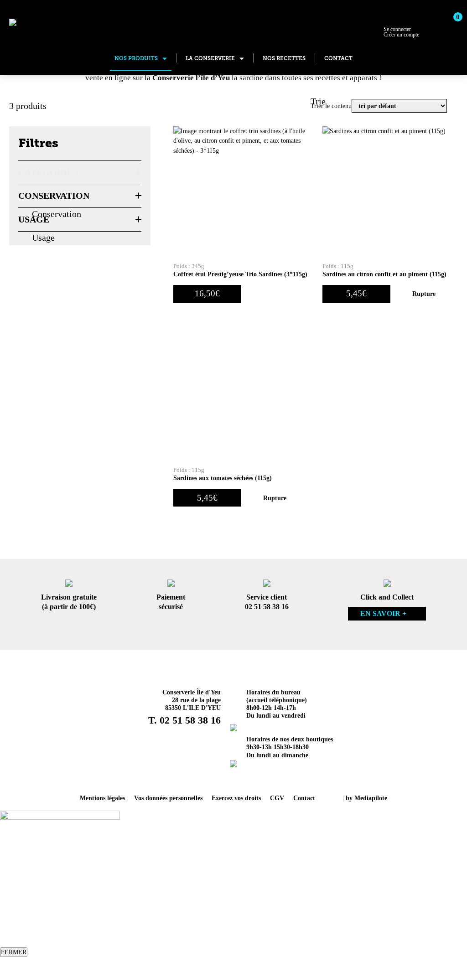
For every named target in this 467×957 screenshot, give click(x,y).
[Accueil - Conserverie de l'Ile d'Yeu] (54, 24)
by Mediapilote (366, 798)
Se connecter (401, 31)
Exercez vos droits (236, 798)
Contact (338, 58)
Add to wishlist (260, 293)
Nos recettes (284, 58)
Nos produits (136, 58)
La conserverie (210, 58)
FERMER (13, 952)
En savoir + (383, 613)
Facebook (245, 778)
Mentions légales (102, 798)
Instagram (221, 778)
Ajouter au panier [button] (294, 293)
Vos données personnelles (168, 798)
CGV (277, 798)
